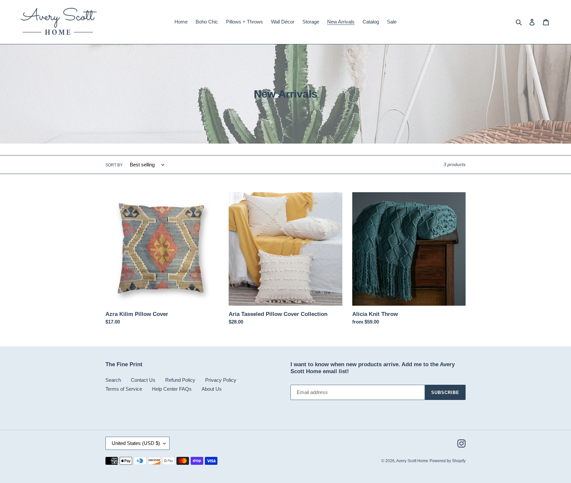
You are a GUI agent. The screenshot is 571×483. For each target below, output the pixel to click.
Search (113, 380)
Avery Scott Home (412, 461)
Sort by (114, 165)
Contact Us (143, 380)
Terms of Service (123, 389)
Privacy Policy (220, 380)
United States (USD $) (136, 443)
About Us (212, 389)
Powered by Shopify (448, 461)
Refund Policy (180, 380)
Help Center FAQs (172, 389)
